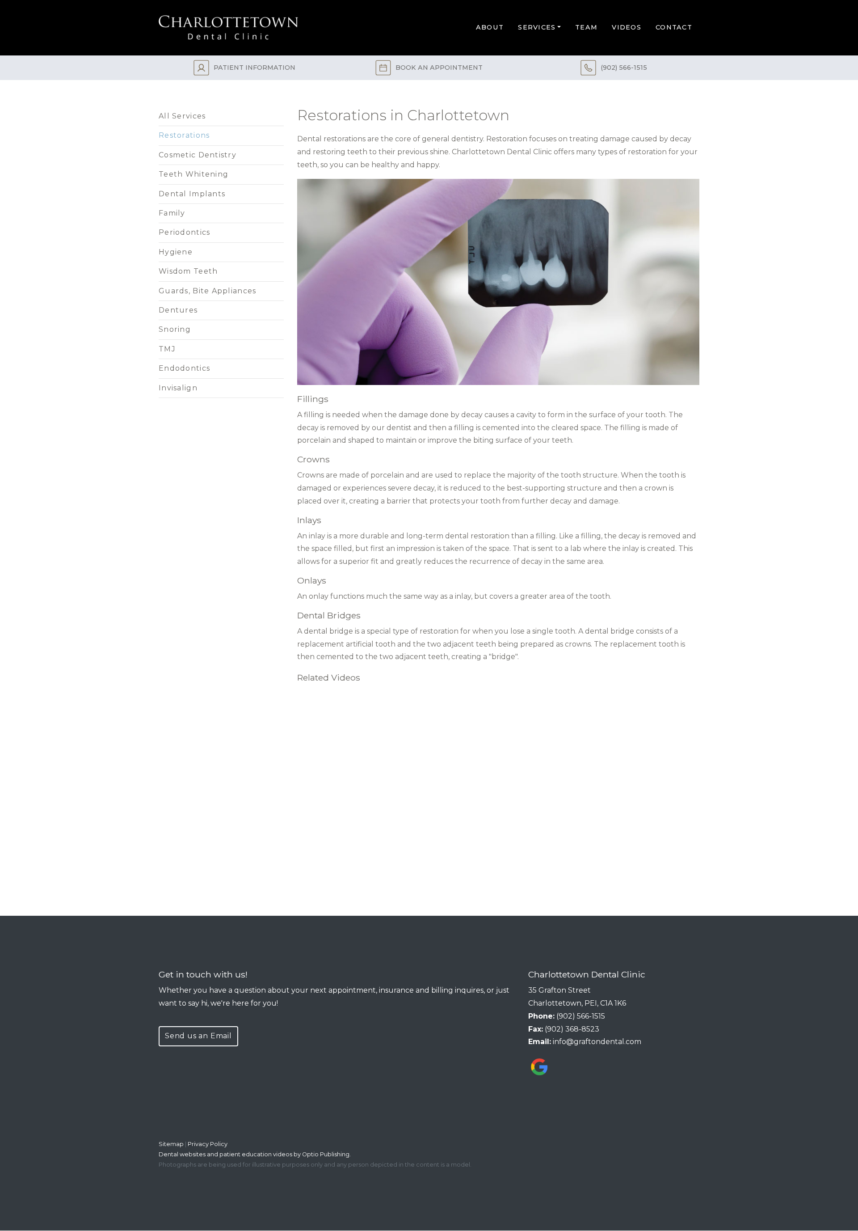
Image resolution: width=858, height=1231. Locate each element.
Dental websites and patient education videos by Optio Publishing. (255, 1154)
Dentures (178, 310)
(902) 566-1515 (624, 67)
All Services (182, 116)
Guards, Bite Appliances (207, 291)
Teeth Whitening (193, 174)
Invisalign (178, 388)
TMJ (167, 349)
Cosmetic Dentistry (197, 155)
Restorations (184, 135)
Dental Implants (192, 194)
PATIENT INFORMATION (254, 67)
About (490, 27)
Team (586, 27)
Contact (674, 27)
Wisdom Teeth (188, 271)
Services (536, 27)
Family (172, 213)
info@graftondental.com (597, 1041)
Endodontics (184, 368)
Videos (626, 27)
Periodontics (184, 232)
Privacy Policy (207, 1144)
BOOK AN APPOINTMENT (439, 67)
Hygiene (176, 252)
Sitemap (171, 1144)
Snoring (175, 329)
